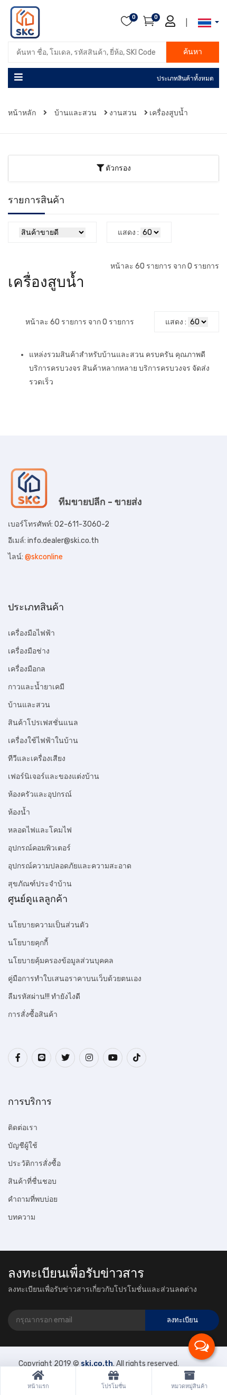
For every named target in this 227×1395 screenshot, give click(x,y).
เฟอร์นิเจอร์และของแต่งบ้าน (53, 776)
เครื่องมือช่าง (29, 651)
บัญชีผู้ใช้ (22, 1145)
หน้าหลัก (22, 112)
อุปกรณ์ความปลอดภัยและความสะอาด (69, 866)
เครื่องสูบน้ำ (168, 112)
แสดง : (128, 232)
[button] (205, 22)
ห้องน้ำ (19, 812)
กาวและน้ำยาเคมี (36, 686)
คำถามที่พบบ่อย (33, 1199)
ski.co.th (97, 1363)
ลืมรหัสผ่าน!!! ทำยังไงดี (44, 996)
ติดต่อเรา (22, 1127)
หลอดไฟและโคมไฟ (40, 830)
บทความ (21, 1217)
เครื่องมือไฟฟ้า (31, 633)
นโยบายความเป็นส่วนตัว (48, 925)
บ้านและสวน (75, 112)
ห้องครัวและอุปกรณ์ (40, 794)
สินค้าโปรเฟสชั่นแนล (43, 722)
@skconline (44, 556)
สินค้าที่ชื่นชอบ (32, 1181)
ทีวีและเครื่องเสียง (36, 758)
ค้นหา (192, 51)
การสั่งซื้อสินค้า (33, 1014)
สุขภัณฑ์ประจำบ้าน (40, 883)
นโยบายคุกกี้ (28, 942)
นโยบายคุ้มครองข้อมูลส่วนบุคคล (61, 960)
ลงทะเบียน (182, 1320)
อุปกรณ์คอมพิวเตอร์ (39, 848)
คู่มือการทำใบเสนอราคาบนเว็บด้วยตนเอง (74, 978)
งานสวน (123, 112)
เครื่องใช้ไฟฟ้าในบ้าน (43, 740)
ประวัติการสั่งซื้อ (34, 1163)
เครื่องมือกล (26, 669)
